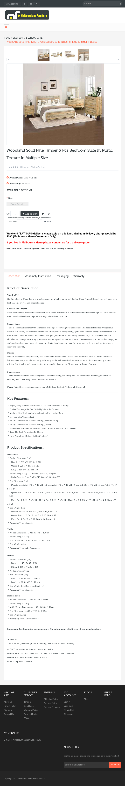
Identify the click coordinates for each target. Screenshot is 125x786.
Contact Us (9, 714)
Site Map (8, 710)
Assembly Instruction (38, 276)
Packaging (62, 276)
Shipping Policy (51, 699)
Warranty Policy (31, 710)
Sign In (67, 702)
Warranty (78, 276)
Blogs (86, 699)
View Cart (68, 706)
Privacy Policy (10, 706)
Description (13, 276)
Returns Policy (50, 703)
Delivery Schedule (52, 707)
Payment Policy (31, 714)
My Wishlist (69, 710)
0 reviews (24, 167)
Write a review (38, 167)
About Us (8, 702)
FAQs (26, 718)
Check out (68, 714)
